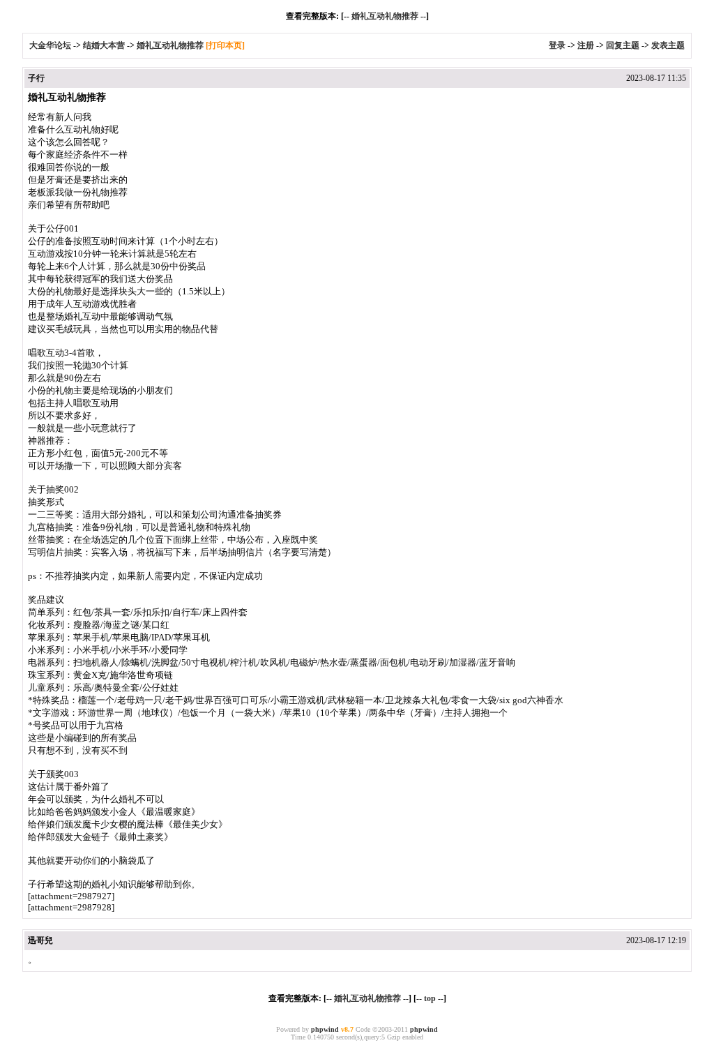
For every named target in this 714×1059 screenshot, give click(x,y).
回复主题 (622, 45)
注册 (585, 45)
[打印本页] (225, 45)
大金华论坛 (50, 45)
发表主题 (668, 45)
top (430, 998)
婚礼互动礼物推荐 (384, 16)
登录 (557, 45)
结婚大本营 (104, 45)
